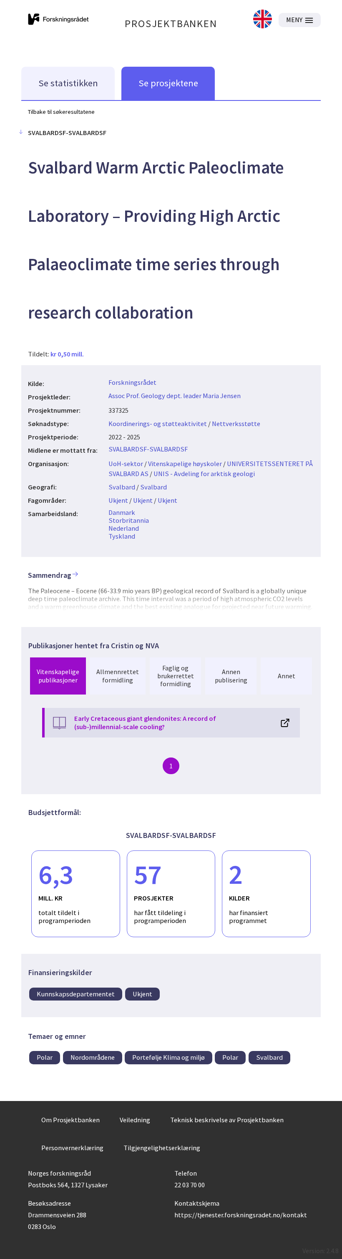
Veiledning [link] (135, 1120)
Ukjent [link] (142, 994)
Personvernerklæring (72, 1148)
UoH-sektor (125, 463)
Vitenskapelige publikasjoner (58, 675)
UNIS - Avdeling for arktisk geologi (204, 473)
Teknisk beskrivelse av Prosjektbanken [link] (227, 1120)
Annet (286, 676)
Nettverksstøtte (236, 423)
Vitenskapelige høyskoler (185, 463)
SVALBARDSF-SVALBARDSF (148, 449)
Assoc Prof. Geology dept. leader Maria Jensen (174, 395)
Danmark (121, 512)
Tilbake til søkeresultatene (61, 111)
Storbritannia (128, 520)
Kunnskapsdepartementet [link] (76, 994)
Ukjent (118, 500)
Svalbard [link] (269, 1057)
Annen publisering (231, 675)
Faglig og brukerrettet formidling (175, 676)
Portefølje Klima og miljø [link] (168, 1057)
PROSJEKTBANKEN (171, 23)
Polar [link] (45, 1057)
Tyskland (121, 536)
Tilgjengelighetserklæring (161, 1148)
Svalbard (121, 487)
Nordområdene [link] (92, 1057)
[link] (262, 20)
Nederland (123, 528)
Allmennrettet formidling (117, 675)
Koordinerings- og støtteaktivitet (157, 423)
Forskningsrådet (132, 382)
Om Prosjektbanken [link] (70, 1120)
